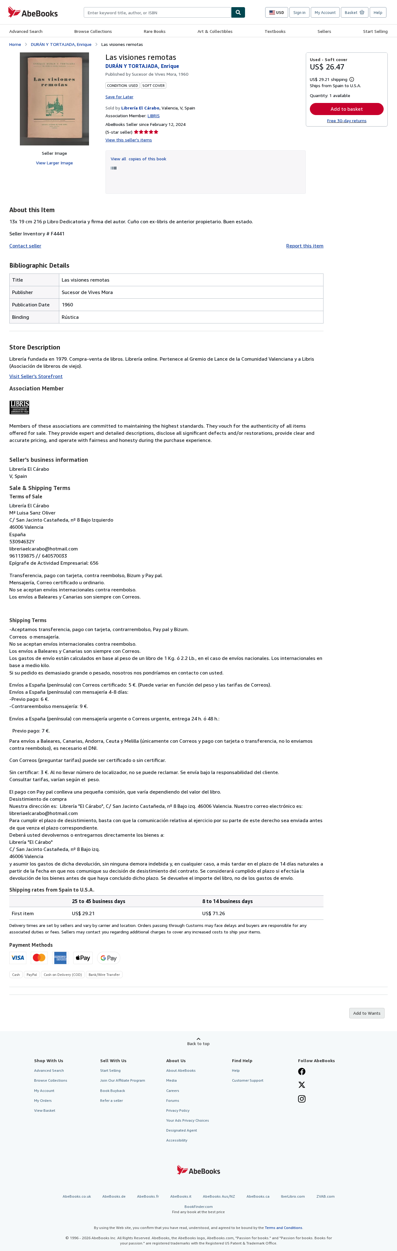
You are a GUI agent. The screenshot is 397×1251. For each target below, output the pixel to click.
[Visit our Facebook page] (302, 1072)
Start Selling (375, 31)
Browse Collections (93, 31)
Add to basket (347, 109)
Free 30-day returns (347, 120)
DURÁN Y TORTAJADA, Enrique (61, 44)
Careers (172, 1090)
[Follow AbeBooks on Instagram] (302, 1099)
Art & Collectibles (215, 31)
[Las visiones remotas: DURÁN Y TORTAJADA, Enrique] (54, 98)
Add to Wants (367, 1013)
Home (15, 44)
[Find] (238, 12)
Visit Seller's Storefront (36, 376)
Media (171, 1080)
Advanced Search (25, 31)
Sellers (324, 31)
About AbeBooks (181, 1070)
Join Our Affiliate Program (122, 1080)
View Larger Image (54, 162)
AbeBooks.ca (258, 1196)
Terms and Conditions (283, 1227)
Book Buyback (112, 1090)
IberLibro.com (293, 1196)
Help (378, 12)
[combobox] (157, 12)
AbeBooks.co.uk (77, 1196)
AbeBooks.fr (148, 1196)
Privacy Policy (178, 1110)
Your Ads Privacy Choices (187, 1120)
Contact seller (25, 246)
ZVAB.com (325, 1196)
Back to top (198, 1043)
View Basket (44, 1110)
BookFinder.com (198, 1209)
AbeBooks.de (114, 1196)
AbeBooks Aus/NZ (219, 1196)
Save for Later (119, 96)
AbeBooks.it (180, 1196)
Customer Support (247, 1080)
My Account (325, 12)
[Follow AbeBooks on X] (302, 1085)
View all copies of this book (138, 158)
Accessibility (176, 1140)
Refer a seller (111, 1100)
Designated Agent (181, 1130)
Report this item (304, 246)
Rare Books (155, 31)
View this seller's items (128, 139)
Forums (172, 1100)
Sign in (299, 12)
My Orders (43, 1100)
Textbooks (275, 31)
